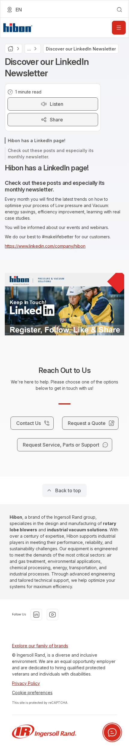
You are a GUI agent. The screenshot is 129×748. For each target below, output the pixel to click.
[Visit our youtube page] (52, 614)
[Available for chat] (112, 732)
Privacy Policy (26, 683)
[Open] (119, 28)
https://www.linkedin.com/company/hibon (45, 246)
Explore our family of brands (40, 645)
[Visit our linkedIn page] (36, 614)
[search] (119, 10)
